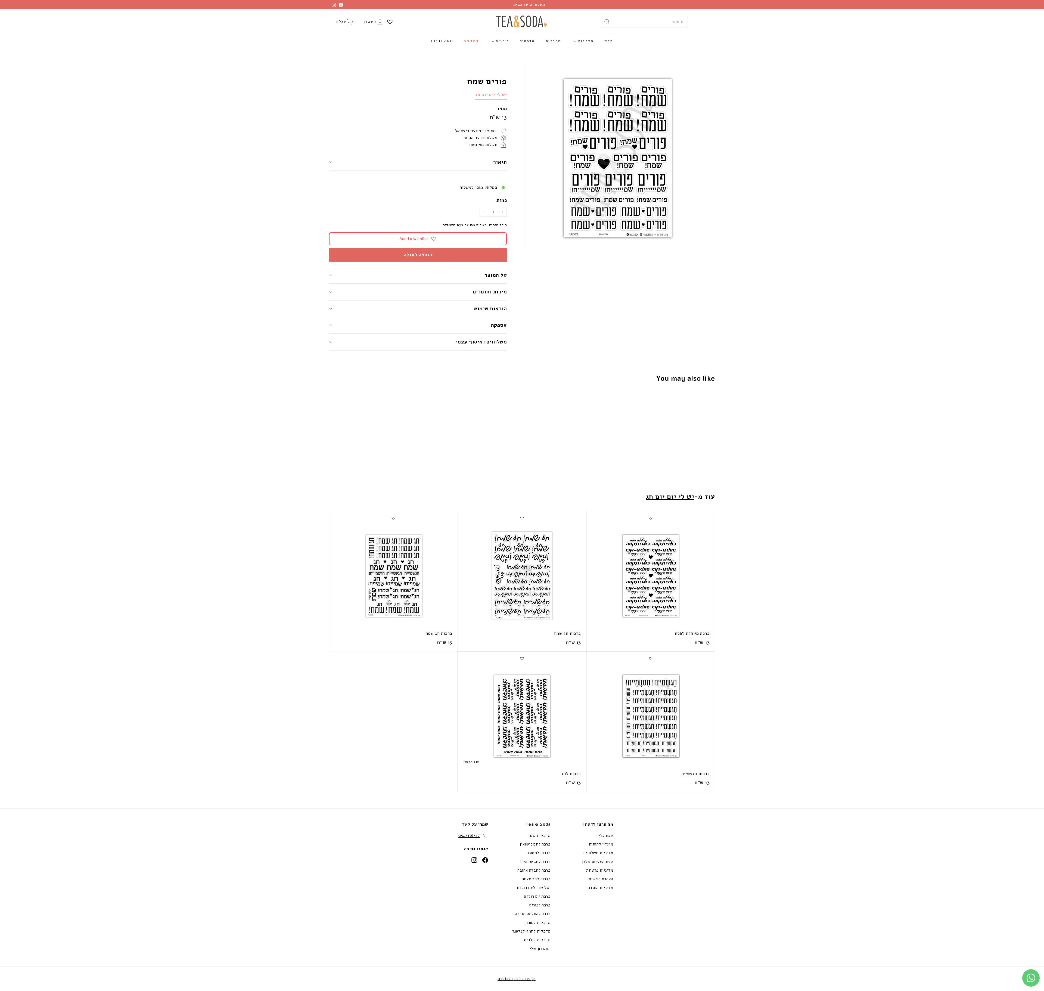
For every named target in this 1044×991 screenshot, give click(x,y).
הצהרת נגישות (601, 879)
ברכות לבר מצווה (536, 879)
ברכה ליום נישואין (535, 844)
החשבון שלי (540, 948)
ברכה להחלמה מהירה (533, 913)
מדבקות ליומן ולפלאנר (531, 931)
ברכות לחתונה (539, 853)
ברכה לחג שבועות (535, 861)
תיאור (500, 162)
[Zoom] (620, 157)
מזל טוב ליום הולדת (534, 887)
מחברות (553, 41)
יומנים (501, 41)
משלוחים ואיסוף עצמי (481, 341)
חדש (608, 41)
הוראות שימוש (490, 308)
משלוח (481, 225)
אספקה (499, 325)
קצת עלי (606, 835)
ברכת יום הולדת (537, 896)
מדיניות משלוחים (598, 853)
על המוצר (495, 275)
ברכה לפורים (540, 905)
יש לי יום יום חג (491, 95)
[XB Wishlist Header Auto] (390, 22)
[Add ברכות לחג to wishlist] (522, 658)
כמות (501, 200)
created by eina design (517, 978)
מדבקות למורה (538, 922)
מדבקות (585, 41)
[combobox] (644, 22)
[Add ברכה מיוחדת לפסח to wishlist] (651, 518)
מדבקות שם (540, 835)
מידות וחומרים (489, 291)
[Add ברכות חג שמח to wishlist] (522, 518)
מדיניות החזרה (600, 887)
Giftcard (442, 41)
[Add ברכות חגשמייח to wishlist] (651, 658)
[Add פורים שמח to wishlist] (683, 400)
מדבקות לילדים (537, 940)
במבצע (471, 41)
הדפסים (527, 41)
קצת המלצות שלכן (597, 861)
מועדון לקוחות (601, 844)
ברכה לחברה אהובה (534, 870)
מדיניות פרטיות (599, 870)
